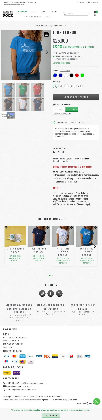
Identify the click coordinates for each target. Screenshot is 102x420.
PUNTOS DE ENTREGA (13, 344)
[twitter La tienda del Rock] (59, 293)
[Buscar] (64, 14)
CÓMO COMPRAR (11, 340)
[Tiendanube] (87, 404)
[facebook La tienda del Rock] (50, 293)
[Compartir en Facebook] (54, 152)
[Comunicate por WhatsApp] (96, 401)
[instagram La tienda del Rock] (42, 293)
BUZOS (34, 11)
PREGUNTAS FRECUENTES (14, 337)
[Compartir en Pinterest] (63, 152)
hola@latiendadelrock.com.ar (15, 5)
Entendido (51, 415)
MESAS (48, 16)
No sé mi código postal (62, 114)
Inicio (38, 25)
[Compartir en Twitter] (58, 152)
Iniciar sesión (93, 2)
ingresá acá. (47, 400)
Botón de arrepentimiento (66, 400)
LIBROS (44, 11)
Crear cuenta (81, 2)
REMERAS (22, 11)
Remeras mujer (48, 25)
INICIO (6, 334)
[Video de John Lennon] (8, 115)
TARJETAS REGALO (32, 16)
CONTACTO (8, 347)
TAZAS (54, 11)
